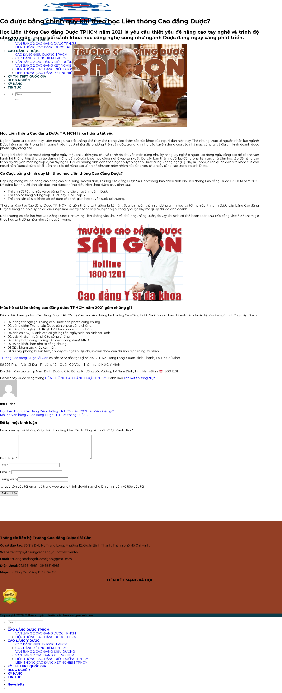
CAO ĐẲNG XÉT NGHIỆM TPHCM (41, 58)
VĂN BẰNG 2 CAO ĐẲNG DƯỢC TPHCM (45, 43)
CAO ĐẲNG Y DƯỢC (24, 51)
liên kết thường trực (139, 378)
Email (5, 472)
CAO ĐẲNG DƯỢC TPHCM (28, 630)
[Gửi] (16, 99)
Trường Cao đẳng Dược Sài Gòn (24, 358)
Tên (4, 465)
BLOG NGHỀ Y (19, 80)
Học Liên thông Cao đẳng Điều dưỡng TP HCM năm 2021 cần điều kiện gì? (57, 411)
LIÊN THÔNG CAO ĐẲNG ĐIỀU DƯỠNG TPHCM (51, 69)
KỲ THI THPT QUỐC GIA (27, 76)
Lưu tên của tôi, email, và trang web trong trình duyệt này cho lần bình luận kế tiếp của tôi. (74, 486)
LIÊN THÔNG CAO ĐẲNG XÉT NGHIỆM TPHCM (51, 73)
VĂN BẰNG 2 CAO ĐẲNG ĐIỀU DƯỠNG (45, 62)
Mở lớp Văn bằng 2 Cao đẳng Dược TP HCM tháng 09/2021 (45, 415)
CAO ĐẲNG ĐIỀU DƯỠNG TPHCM (41, 54)
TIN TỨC (14, 87)
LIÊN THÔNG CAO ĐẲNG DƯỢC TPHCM (46, 47)
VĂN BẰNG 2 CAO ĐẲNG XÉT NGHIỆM (44, 65)
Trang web (8, 479)
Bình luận (8, 458)
